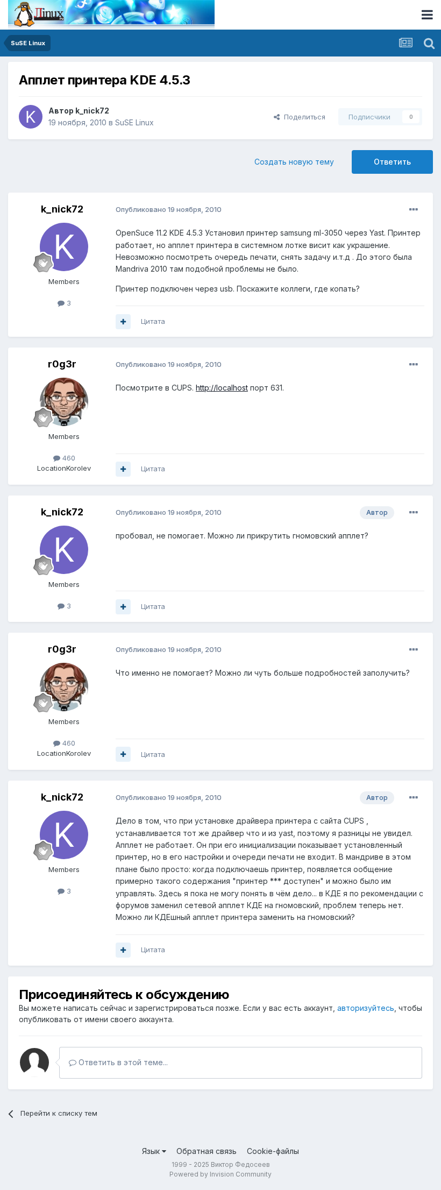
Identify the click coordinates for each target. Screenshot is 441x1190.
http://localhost (222, 387)
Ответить (392, 161)
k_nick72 (92, 110)
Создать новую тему (294, 161)
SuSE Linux (134, 122)
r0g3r (62, 364)
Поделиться (302, 116)
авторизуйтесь (365, 1007)
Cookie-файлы (273, 1151)
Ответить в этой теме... (122, 1062)
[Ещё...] (413, 209)
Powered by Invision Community (220, 1174)
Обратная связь (206, 1151)
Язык (152, 1151)
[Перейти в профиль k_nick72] (30, 117)
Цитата (153, 321)
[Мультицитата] (123, 321)
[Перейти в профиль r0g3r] (64, 402)
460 (67, 458)
